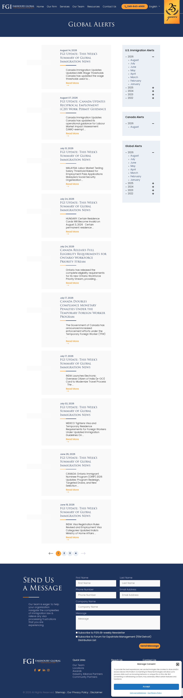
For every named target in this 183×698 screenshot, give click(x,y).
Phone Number (85, 590)
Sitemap (60, 692)
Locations (78, 668)
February (135, 81)
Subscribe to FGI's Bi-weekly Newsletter (101, 633)
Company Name (86, 602)
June (133, 67)
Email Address (128, 590)
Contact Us (109, 7)
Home (40, 7)
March (134, 77)
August (134, 60)
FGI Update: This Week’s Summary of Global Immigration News (78, 58)
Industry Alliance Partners (88, 674)
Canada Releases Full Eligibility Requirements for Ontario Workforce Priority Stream (83, 256)
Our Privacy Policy (155, 693)
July (132, 63)
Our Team (78, 7)
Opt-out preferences (138, 693)
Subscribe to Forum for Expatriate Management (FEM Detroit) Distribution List (114, 639)
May (132, 70)
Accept (146, 687)
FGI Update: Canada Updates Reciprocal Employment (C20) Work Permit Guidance (83, 105)
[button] (177, 664)
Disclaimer (96, 692)
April (133, 74)
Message (81, 613)
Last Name (126, 578)
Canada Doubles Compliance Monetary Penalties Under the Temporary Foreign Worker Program (82, 309)
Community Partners (85, 677)
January (135, 84)
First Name (82, 578)
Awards (77, 671)
